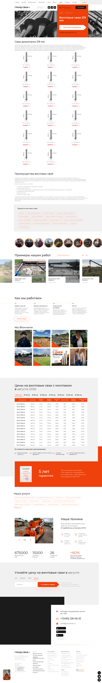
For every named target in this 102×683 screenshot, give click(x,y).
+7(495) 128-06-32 (66, 7)
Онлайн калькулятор (38, 661)
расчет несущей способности (22, 504)
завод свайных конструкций (73, 497)
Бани (49, 661)
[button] (43, 249)
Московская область (38, 669)
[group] (19, 243)
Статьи (77, 666)
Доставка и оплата (80, 660)
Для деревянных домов (53, 655)
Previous (82, 255)
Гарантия (78, 663)
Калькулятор (42, 2)
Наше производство (80, 656)
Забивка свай (79, 665)
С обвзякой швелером (66, 655)
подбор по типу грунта (21, 501)
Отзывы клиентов (79, 658)
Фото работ (36, 667)
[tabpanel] (34, 530)
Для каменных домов (52, 653)
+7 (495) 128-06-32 (21, 667)
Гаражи (49, 666)
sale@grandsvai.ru (68, 623)
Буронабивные (64, 665)
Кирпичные (50, 658)
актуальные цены (46, 501)
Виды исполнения (37, 653)
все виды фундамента (38, 504)
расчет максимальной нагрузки (70, 504)
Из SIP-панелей (51, 660)
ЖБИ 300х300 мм (65, 675)
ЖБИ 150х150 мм (64, 671)
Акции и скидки (37, 665)
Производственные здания (53, 671)
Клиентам (35, 663)
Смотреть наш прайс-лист (67, 32)
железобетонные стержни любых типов (64, 501)
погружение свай (34, 501)
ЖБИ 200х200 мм (65, 673)
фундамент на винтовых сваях (45, 497)
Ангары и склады (51, 669)
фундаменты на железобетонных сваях (24, 497)
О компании (78, 653)
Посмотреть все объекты (63, 255)
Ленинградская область (39, 670)
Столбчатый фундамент (66, 667)
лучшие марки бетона (53, 504)
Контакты (75, 2)
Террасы (49, 668)
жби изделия (59, 497)
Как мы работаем (79, 661)
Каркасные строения (52, 656)
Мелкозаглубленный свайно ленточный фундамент (67, 663)
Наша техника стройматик (81, 655)
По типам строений (38, 655)
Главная (17, 2)
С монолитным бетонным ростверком (66, 657)
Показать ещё (17, 507)
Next (86, 255)
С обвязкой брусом (65, 653)
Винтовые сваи (64, 661)
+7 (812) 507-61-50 (20, 668)
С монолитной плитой (66, 659)
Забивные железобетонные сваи (38, 658)
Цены (34, 660)
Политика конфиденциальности (20, 671)
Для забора (50, 663)
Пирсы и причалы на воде (53, 665)
